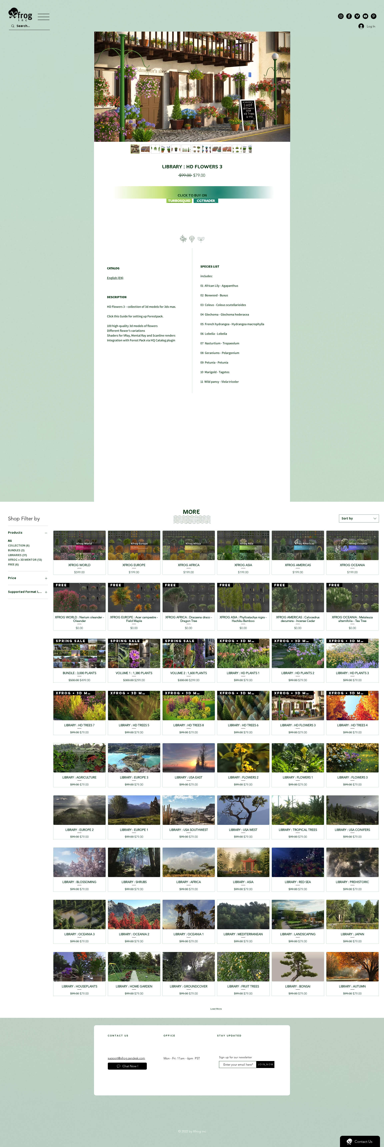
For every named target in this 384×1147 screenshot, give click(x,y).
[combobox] (359, 519)
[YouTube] (365, 16)
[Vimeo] (357, 16)
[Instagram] (341, 16)
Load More (216, 1008)
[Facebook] (349, 16)
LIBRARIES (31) (17, 555)
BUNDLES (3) (16, 550)
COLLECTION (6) (19, 545)
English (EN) (115, 278)
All (10, 541)
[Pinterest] (373, 16)
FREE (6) (13, 564)
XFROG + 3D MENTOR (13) (25, 560)
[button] (43, 17)
